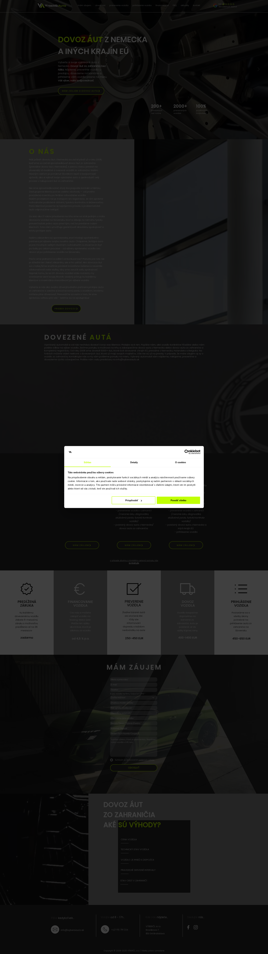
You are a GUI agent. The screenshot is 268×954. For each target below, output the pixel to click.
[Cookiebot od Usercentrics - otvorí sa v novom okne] (186, 452)
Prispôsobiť (131, 500)
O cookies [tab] (180, 462)
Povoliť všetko (178, 500)
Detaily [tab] (134, 462)
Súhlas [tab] (87, 462)
